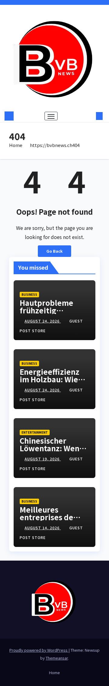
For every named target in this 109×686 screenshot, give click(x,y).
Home (15, 145)
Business (29, 294)
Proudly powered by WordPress (38, 650)
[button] (90, 116)
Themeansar (57, 658)
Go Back (54, 251)
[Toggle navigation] (51, 116)
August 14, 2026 (43, 527)
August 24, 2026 (43, 320)
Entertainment (34, 432)
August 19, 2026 (43, 458)
